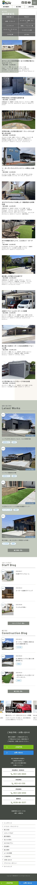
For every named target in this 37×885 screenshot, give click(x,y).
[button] (1, 707)
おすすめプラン (8, 843)
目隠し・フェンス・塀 (27, 25)
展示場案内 (6, 6)
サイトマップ (8, 866)
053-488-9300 (19, 793)
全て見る (26, 34)
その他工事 (10, 34)
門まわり (26, 17)
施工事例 (18, 6)
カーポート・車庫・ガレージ (27, 21)
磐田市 (14, 475)
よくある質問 (8, 853)
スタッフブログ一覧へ (18, 623)
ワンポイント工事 (27, 30)
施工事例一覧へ (18, 550)
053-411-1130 (19, 783)
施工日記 (6, 829)
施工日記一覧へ (18, 691)
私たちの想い (8, 840)
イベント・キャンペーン (11, 826)
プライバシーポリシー (10, 863)
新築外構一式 (10, 17)
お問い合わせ (18, 752)
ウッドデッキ (10, 25)
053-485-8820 (19, 774)
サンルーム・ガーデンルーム (10, 30)
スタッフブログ (8, 833)
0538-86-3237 (19, 802)
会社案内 (6, 846)
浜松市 (14, 442)
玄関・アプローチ (10, 21)
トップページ (8, 823)
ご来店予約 (31, 6)
